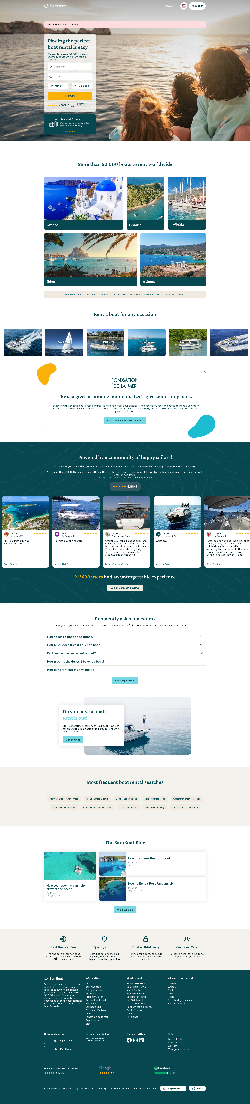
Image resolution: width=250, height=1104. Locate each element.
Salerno (169, 294)
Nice (159, 294)
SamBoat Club (94, 1006)
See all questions (125, 680)
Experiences (92, 1020)
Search (71, 95)
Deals (130, 1013)
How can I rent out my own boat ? (70, 669)
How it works (175, 1042)
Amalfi (181, 294)
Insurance (91, 993)
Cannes (104, 294)
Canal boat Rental (137, 1003)
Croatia (172, 983)
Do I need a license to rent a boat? (71, 653)
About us (91, 983)
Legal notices (81, 1088)
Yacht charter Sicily (154, 807)
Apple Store (65, 1040)
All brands (132, 1016)
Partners (139, 1088)
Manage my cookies (179, 1049)
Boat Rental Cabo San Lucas (97, 807)
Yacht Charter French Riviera (64, 798)
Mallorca (70, 294)
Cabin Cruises (134, 1010)
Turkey (115, 294)
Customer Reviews (96, 1010)
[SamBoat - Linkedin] (141, 1040)
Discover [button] (168, 6)
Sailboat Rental (135, 993)
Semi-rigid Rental (136, 986)
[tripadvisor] (162, 1068)
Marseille (149, 294)
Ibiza (170, 993)
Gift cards (91, 1003)
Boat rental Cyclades (126, 798)
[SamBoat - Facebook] (129, 1040)
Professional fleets (96, 1000)
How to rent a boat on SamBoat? (70, 636)
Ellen (53, 893)
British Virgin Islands (180, 1000)
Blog (88, 1023)
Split (80, 294)
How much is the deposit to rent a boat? (75, 661)
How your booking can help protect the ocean (66, 887)
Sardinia (91, 294)
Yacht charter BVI (128, 807)
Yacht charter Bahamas (63, 807)
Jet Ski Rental (135, 1000)
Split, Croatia (10, 564)
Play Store (65, 1048)
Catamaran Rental (137, 996)
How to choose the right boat (149, 858)
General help (175, 1039)
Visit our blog (125, 909)
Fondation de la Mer (97, 1016)
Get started (73, 739)
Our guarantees (94, 990)
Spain (171, 990)
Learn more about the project (125, 420)
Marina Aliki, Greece (64, 564)
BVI (124, 294)
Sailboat (84, 85)
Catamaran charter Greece (186, 798)
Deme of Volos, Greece (117, 564)
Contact (172, 1045)
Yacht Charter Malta (155, 798)
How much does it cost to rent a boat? (74, 645)
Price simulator (94, 996)
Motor (58, 85)
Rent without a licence (140, 1006)
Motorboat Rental (137, 983)
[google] (105, 1068)
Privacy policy (99, 1088)
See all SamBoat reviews (125, 587)
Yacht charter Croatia (97, 798)
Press (89, 1013)
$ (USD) (196, 1088)
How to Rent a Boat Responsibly (151, 883)
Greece (172, 986)
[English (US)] (184, 6)
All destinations (177, 1003)
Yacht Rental (134, 990)
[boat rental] (55, 6)
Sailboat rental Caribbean (185, 807)
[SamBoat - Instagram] (135, 1040)
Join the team (94, 986)
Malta (171, 996)
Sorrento (134, 294)
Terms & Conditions (120, 1088)
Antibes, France (164, 564)
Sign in (199, 5)
